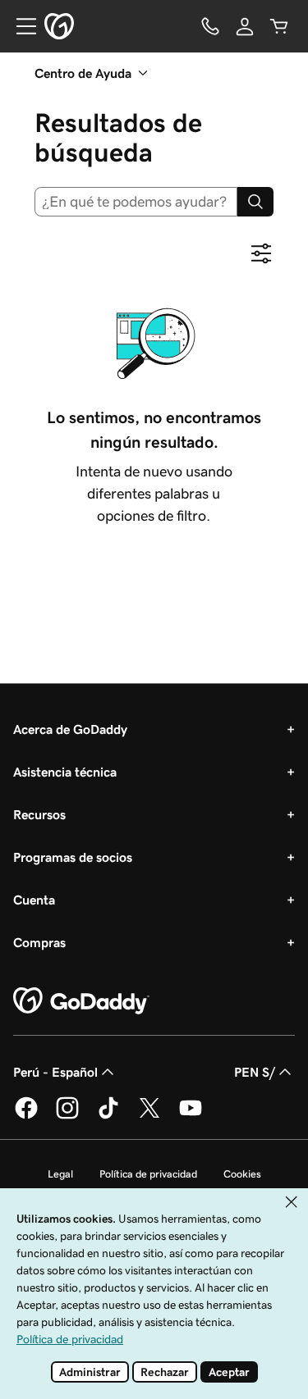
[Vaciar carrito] (279, 26)
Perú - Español (55, 1071)
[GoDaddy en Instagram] (67, 1116)
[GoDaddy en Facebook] (26, 1116)
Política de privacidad (148, 1174)
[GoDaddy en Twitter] (149, 1116)
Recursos (39, 814)
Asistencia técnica (65, 771)
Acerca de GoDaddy (70, 729)
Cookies (242, 1174)
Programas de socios (72, 857)
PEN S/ (254, 1071)
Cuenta (34, 899)
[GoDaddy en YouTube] (190, 1116)
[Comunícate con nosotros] (210, 26)
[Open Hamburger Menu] (19, 26)
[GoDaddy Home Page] (81, 1001)
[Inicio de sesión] (244, 26)
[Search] (255, 201)
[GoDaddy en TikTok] (108, 1116)
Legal (60, 1174)
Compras (39, 942)
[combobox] (136, 201)
